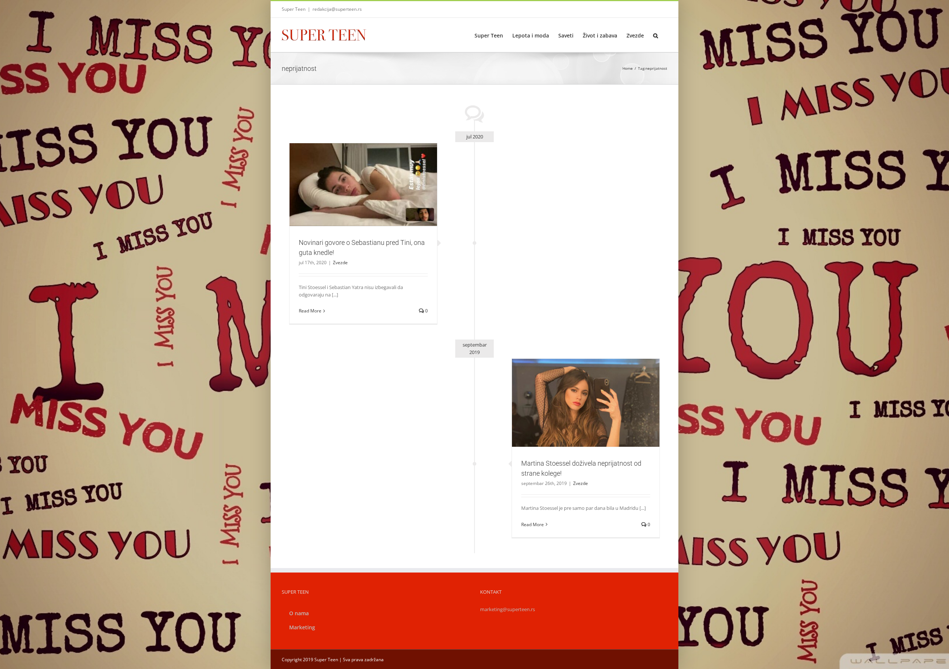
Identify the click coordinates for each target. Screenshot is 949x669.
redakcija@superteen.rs (337, 9)
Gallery (372, 175)
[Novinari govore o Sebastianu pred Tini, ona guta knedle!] (363, 184)
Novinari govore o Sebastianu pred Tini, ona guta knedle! (354, 175)
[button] (655, 35)
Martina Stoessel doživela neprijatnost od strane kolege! (576, 393)
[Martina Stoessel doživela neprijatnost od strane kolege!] (585, 403)
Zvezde (363, 197)
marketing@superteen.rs (507, 609)
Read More (310, 311)
